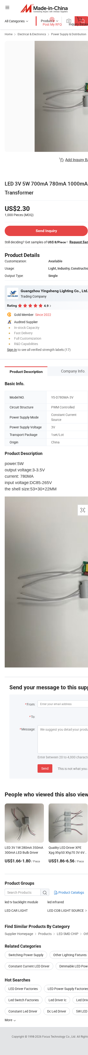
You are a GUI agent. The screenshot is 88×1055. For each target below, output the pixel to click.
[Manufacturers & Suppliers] (44, 8)
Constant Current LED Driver (29, 966)
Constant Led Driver (22, 1011)
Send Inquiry (46, 231)
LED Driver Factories (23, 988)
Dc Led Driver (56, 1011)
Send (45, 768)
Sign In (12, 349)
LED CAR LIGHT (16, 910)
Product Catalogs (71, 892)
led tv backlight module (21, 902)
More (9, 1020)
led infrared (55, 902)
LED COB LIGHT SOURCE (65, 910)
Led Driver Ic (57, 1000)
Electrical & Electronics (32, 34)
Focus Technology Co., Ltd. (59, 1036)
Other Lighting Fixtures (70, 955)
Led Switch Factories (23, 1000)
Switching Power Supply (25, 955)
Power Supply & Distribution (68, 34)
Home (8, 34)
